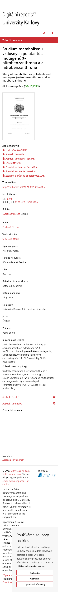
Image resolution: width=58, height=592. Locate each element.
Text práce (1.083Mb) (16, 150)
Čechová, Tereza (10, 227)
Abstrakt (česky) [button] (10, 397)
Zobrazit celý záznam (13, 459)
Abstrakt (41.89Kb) (14, 154)
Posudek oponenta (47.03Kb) (20, 171)
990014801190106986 (26, 202)
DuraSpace (8, 582)
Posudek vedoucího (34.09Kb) (21, 167)
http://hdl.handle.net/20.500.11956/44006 (23, 186)
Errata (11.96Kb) (13, 162)
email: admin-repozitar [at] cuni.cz (15, 482)
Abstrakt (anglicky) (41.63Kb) (20, 158)
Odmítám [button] (34, 578)
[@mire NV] (47, 474)
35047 (10, 198)
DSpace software (11, 575)
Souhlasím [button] (35, 573)
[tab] (29, 200)
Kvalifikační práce (11, 213)
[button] (44, 33)
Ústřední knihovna (11, 474)
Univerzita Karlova (20, 470)
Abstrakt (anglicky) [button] (12, 403)
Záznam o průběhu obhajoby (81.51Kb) (25, 175)
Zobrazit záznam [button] (11, 40)
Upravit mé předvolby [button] (34, 584)
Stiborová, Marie (10, 238)
